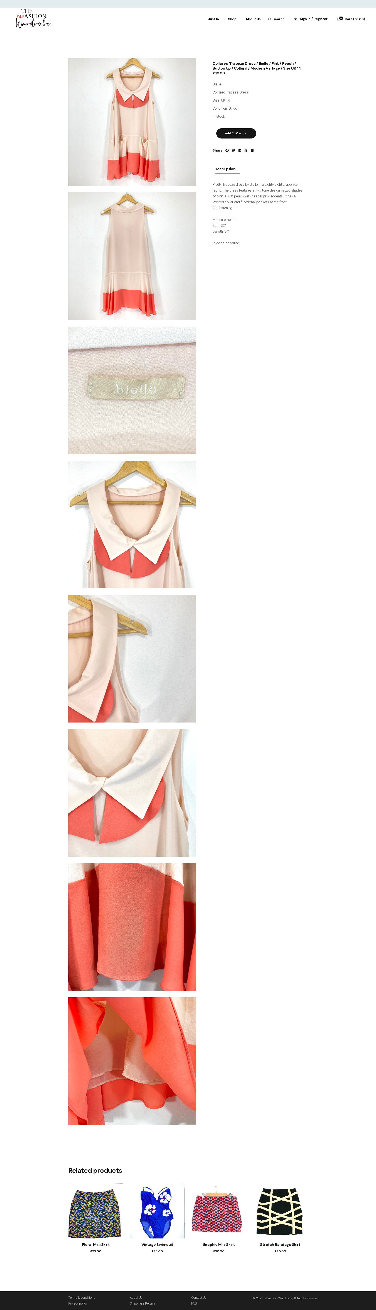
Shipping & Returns (143, 1303)
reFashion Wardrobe (278, 1298)
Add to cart (234, 133)
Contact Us (198, 1297)
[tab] (225, 170)
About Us (136, 1297)
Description (225, 169)
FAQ (194, 1303)
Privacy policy (77, 1303)
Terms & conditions (81, 1297)
